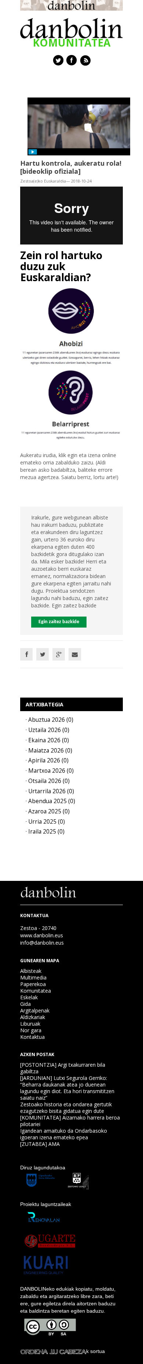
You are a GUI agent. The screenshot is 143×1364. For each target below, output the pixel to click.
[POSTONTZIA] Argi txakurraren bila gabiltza (62, 1068)
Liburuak (30, 1023)
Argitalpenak (35, 1010)
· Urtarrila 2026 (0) (50, 791)
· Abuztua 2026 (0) (49, 720)
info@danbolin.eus (42, 942)
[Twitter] (42, 654)
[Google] (58, 654)
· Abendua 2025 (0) (50, 801)
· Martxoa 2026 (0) (50, 771)
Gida (25, 1003)
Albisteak (30, 970)
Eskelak (29, 997)
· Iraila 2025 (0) (45, 831)
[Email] (75, 654)
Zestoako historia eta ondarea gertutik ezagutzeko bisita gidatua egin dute (66, 1107)
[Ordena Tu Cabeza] (53, 1351)
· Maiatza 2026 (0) (49, 750)
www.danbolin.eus (41, 935)
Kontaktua (32, 1036)
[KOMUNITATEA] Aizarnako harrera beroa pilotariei (70, 1121)
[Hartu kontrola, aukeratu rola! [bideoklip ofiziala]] (78, 125)
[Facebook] (26, 654)
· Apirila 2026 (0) (47, 760)
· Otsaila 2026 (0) (48, 781)
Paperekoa (33, 984)
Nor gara (30, 1030)
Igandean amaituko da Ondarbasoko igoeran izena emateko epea (63, 1134)
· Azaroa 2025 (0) (48, 811)
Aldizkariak (32, 1017)
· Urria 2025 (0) (45, 822)
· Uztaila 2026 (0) (47, 730)
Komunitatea (35, 990)
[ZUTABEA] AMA (40, 1143)
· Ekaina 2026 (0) (47, 740)
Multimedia (33, 977)
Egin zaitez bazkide (58, 622)
